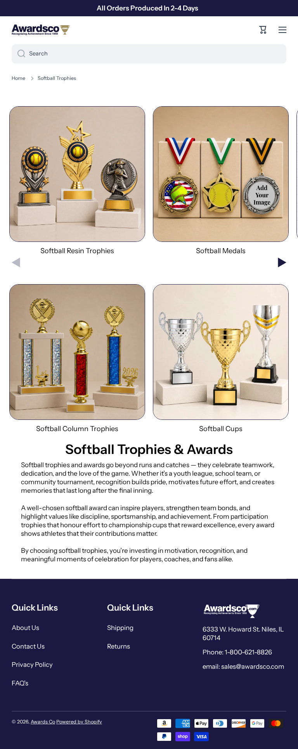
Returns (118, 646)
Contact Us (28, 646)
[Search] (18, 54)
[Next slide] (282, 262)
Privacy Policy (32, 664)
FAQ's (20, 683)
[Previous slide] (16, 262)
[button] (263, 30)
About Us (25, 628)
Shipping (120, 628)
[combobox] (149, 54)
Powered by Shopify (79, 722)
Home (18, 78)
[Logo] (41, 29)
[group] (77, 180)
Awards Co (43, 722)
